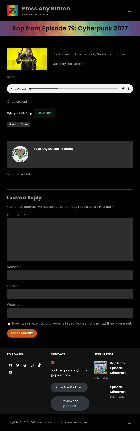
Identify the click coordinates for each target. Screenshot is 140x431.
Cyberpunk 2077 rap (19, 113)
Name (12, 267)
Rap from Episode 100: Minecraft (119, 368)
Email (12, 286)
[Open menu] (129, 10)
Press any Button (46, 8)
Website (13, 304)
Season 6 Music (18, 124)
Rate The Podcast (69, 387)
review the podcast (70, 403)
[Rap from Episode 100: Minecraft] (100, 368)
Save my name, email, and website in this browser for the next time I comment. (71, 323)
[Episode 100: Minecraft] (100, 392)
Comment (16, 215)
